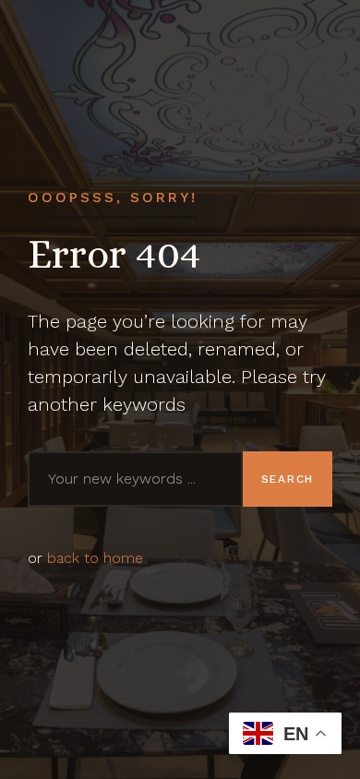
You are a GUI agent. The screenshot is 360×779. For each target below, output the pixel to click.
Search (287, 479)
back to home (95, 558)
